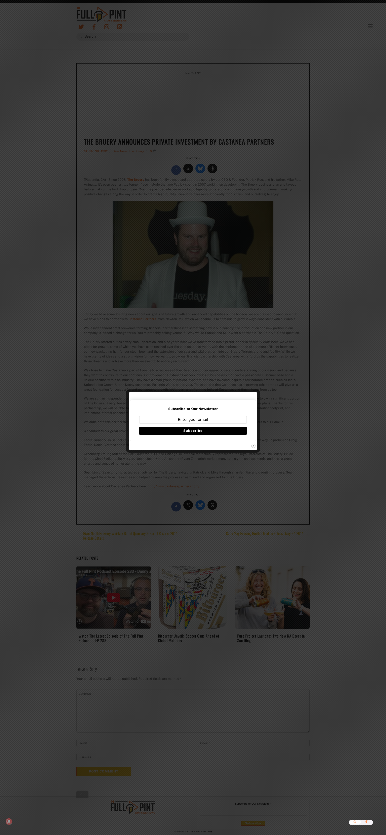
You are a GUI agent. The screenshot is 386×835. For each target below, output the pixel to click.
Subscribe (192, 431)
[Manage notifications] (9, 821)
